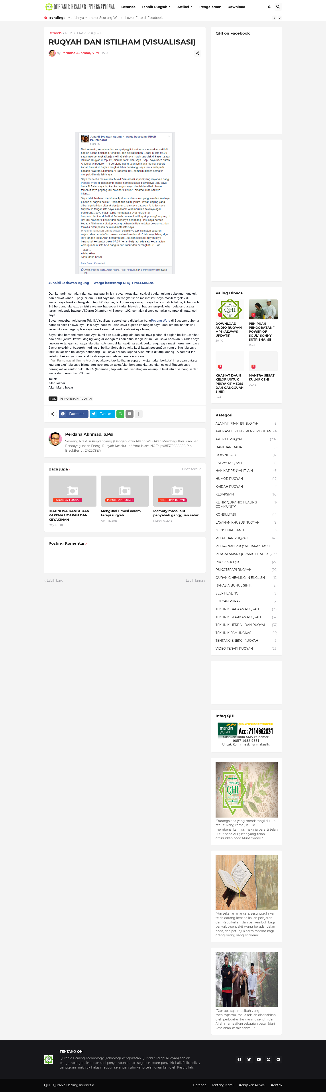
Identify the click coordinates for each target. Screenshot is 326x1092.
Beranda (128, 7)
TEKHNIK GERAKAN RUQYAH (247, 617)
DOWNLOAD (247, 455)
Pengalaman (210, 7)
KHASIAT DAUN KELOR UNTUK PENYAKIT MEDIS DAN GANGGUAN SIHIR (230, 383)
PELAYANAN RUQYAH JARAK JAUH (247, 546)
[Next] (280, 18)
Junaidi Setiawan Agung (69, 283)
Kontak (276, 1085)
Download (236, 7)
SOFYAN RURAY (247, 601)
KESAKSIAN (247, 494)
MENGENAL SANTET (247, 530)
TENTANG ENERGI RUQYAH (247, 641)
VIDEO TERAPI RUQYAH (247, 649)
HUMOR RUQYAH (247, 479)
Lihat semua (191, 469)
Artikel (183, 7)
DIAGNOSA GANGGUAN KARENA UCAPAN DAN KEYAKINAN (69, 515)
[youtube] (259, 1059)
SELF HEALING (247, 593)
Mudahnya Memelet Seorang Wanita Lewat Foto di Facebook (115, 18)
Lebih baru (55, 581)
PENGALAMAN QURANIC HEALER (247, 554)
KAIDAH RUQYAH (247, 487)
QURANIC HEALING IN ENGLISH (247, 578)
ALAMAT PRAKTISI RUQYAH (247, 424)
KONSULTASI (247, 515)
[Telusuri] (278, 7)
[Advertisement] (125, 97)
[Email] (130, 414)
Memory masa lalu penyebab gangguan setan (176, 513)
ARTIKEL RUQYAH (247, 439)
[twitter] (249, 1059)
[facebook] (239, 1059)
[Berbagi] (197, 53)
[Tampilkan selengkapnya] (139, 414)
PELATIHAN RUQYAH (247, 538)
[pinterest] (268, 1059)
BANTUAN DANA (247, 447)
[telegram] (278, 1059)
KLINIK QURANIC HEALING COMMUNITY (246, 504)
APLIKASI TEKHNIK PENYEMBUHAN (247, 431)
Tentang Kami (223, 1085)
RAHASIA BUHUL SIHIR (247, 585)
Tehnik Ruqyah (154, 7)
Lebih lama (194, 581)
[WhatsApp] (120, 414)
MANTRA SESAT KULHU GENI (262, 377)
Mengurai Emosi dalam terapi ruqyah (121, 513)
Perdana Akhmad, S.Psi (89, 434)
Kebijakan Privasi (252, 1085)
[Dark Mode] (269, 7)
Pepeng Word (160, 320)
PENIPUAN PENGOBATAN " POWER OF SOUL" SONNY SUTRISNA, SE (262, 332)
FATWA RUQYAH (247, 463)
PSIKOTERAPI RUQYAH (83, 33)
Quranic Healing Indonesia (73, 1085)
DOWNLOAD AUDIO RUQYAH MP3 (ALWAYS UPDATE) (229, 330)
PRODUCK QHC (247, 562)
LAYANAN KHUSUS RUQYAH (247, 523)
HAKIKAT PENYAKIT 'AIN (247, 471)
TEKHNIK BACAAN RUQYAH (247, 609)
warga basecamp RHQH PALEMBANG (124, 283)
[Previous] (274, 18)
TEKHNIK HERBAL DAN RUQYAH (247, 625)
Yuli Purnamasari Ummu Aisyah (73, 360)
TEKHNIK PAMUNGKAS (247, 633)
